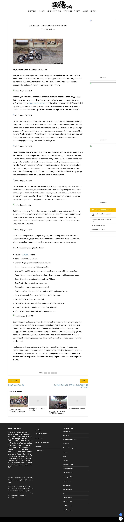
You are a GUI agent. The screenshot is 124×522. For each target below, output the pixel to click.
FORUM (42, 11)
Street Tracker (67, 485)
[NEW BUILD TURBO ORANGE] (19, 401)
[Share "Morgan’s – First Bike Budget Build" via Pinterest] (52, 373)
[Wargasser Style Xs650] (38, 401)
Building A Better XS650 (70, 439)
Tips (64, 493)
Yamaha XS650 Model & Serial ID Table (101, 220)
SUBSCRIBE (68, 11)
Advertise (38, 446)
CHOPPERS (32, 11)
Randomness (67, 481)
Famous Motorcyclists (69, 448)
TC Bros (25, 255)
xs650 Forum (39, 438)
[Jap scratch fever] (77, 401)
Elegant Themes (19, 519)
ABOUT (85, 11)
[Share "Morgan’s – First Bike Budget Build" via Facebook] (45, 373)
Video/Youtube (67, 501)
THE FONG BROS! (68, 489)
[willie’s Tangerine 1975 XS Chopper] (58, 402)
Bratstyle (65, 435)
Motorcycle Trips (68, 477)
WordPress (35, 519)
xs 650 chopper (67, 506)
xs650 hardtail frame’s (98, 229)
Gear (64, 456)
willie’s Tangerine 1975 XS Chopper (57, 412)
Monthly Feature (48, 29)
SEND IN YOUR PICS (54, 11)
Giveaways (66, 460)
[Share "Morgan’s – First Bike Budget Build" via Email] (55, 373)
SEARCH (93, 11)
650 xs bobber (67, 431)
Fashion (65, 452)
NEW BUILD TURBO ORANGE (17, 411)
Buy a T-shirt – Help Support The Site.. (101, 214)
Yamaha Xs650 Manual (98, 225)
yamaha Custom (68, 510)
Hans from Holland (68, 464)
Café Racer (66, 444)
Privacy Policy (21, 480)
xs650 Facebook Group (42, 442)
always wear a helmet (36, 103)
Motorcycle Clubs (68, 472)
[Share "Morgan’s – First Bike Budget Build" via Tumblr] (49, 373)
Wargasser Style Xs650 (37, 409)
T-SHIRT (77, 11)
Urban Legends (67, 497)
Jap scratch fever (76, 409)
